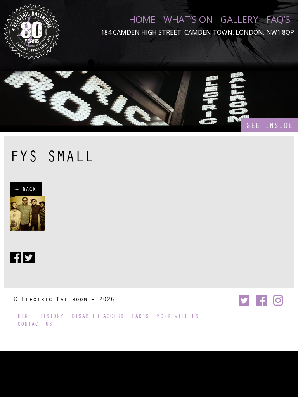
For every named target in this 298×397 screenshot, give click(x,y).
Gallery (239, 19)
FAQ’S (278, 19)
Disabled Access (97, 315)
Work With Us (178, 315)
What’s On (188, 19)
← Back (25, 189)
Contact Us (34, 323)
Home (142, 19)
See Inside (269, 125)
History (51, 315)
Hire (24, 315)
